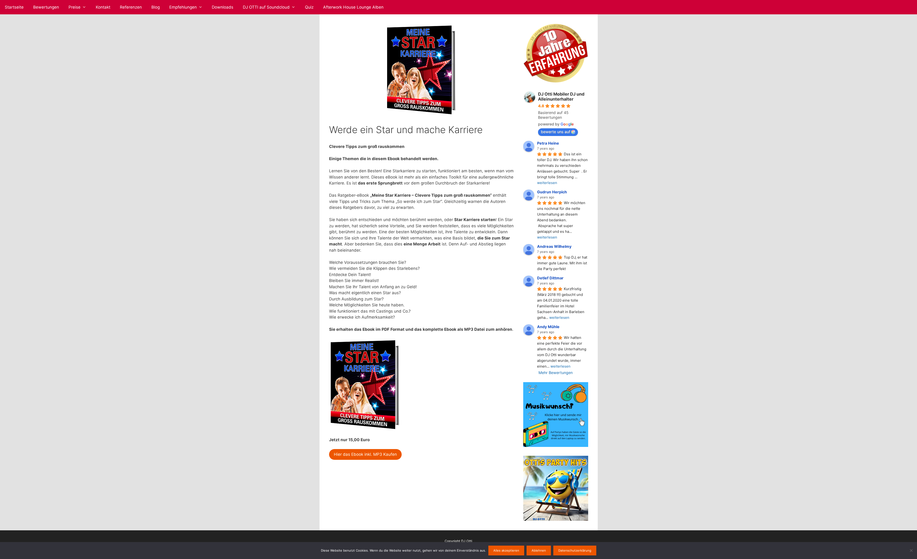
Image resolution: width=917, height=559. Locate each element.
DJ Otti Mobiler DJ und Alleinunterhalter (561, 97)
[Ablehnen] (911, 550)
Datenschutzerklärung (574, 550)
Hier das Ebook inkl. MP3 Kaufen (365, 454)
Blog (155, 7)
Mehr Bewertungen (555, 372)
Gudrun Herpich (552, 192)
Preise (74, 7)
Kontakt (103, 7)
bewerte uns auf (555, 131)
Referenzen (131, 7)
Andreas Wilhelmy (554, 246)
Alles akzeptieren (506, 550)
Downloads (222, 7)
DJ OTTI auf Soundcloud (266, 7)
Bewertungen (46, 7)
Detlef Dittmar (550, 278)
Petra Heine (548, 143)
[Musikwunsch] (555, 445)
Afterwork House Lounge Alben (353, 7)
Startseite (14, 7)
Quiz (309, 7)
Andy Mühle (548, 326)
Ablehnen (539, 550)
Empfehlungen (183, 7)
